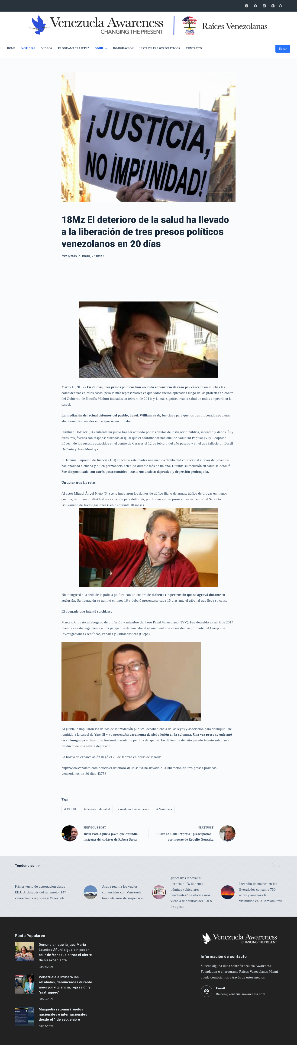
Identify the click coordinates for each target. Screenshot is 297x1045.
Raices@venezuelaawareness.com (240, 994)
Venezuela (164, 809)
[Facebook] (255, 5)
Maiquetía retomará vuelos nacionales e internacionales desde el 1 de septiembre (63, 1014)
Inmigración (123, 48)
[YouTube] (272, 5)
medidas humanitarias (133, 809)
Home (11, 48)
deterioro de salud (97, 809)
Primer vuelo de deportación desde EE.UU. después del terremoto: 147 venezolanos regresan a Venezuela (40, 892)
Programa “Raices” (73, 48)
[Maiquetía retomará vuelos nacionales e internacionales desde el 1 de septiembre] (24, 1016)
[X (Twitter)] (264, 5)
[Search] (280, 5)
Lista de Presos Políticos (159, 48)
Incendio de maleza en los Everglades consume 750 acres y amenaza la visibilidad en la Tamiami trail (260, 892)
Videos (46, 48)
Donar (283, 48)
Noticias (28, 48)
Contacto (194, 48)
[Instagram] (246, 5)
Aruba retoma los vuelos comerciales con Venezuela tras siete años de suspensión (123, 892)
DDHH (99, 48)
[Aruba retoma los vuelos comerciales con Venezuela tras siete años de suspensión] (90, 892)
